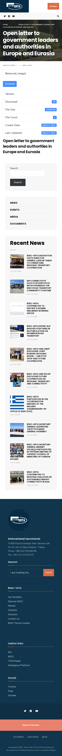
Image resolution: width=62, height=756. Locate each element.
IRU (10, 652)
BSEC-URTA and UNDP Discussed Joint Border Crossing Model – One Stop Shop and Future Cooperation (38, 354)
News (13, 203)
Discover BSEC (15, 601)
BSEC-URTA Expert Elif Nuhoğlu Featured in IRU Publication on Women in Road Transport (39, 331)
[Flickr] (8, 16)
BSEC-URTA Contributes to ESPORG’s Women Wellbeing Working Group (37, 308)
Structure (12, 614)
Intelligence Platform (19, 665)
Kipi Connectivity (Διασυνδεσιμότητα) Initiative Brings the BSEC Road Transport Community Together (39, 285)
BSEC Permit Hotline (19, 623)
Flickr (10, 691)
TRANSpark (14, 661)
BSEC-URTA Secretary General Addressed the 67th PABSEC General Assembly (38, 428)
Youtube (12, 695)
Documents (18, 223)
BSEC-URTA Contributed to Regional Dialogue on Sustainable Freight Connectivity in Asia (39, 477)
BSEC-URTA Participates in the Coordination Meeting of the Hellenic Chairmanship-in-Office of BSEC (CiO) (29, 404)
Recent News (27, 243)
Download (9, 84)
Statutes (12, 610)
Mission (12, 605)
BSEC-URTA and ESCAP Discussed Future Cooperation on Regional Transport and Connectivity (39, 378)
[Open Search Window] (58, 16)
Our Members (15, 597)
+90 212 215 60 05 (26, 551)
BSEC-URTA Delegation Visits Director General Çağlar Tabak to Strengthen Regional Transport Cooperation (39, 261)
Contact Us (13, 618)
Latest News (32, 737)
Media (14, 216)
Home (5, 24)
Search (14, 168)
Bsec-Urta (27, 65)
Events (14, 210)
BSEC (11, 656)
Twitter (12, 686)
